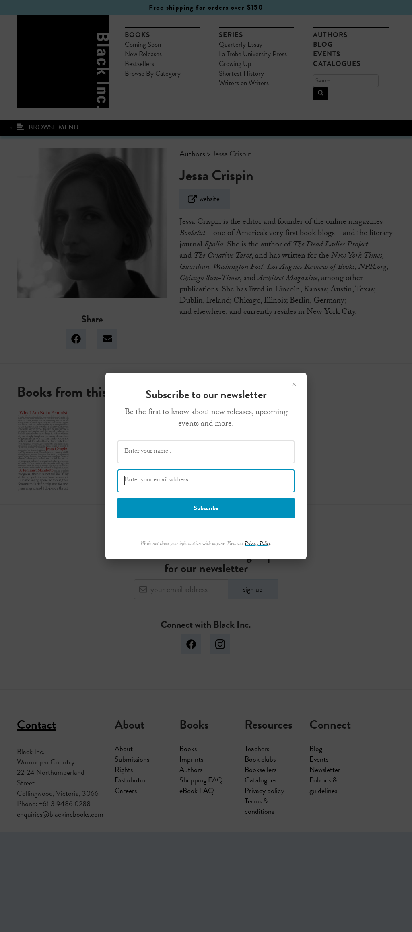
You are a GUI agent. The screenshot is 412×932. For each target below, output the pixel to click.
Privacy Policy (257, 544)
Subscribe (206, 508)
